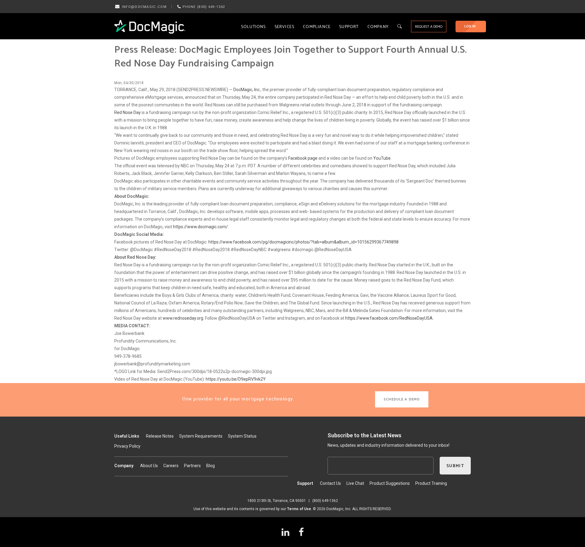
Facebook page (302, 158)
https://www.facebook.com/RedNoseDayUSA (389, 318)
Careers (171, 465)
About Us (149, 465)
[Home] (149, 26)
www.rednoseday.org (183, 318)
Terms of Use (299, 509)
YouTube (382, 158)
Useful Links (126, 436)
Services (285, 26)
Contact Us (330, 483)
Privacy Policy (127, 446)
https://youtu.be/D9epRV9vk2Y (236, 379)
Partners (192, 465)
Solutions (253, 26)
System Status (242, 436)
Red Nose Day (127, 112)
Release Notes (160, 436)
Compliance (317, 26)
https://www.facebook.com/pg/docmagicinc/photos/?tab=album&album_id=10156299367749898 (303, 242)
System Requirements (200, 436)
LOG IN (470, 26)
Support (349, 26)
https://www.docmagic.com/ (200, 226)
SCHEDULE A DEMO (402, 399)
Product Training (431, 483)
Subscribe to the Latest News (364, 435)
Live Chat (355, 483)
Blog (210, 465)
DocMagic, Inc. (247, 89)
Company (377, 26)
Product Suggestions (390, 483)
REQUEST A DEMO (428, 27)
